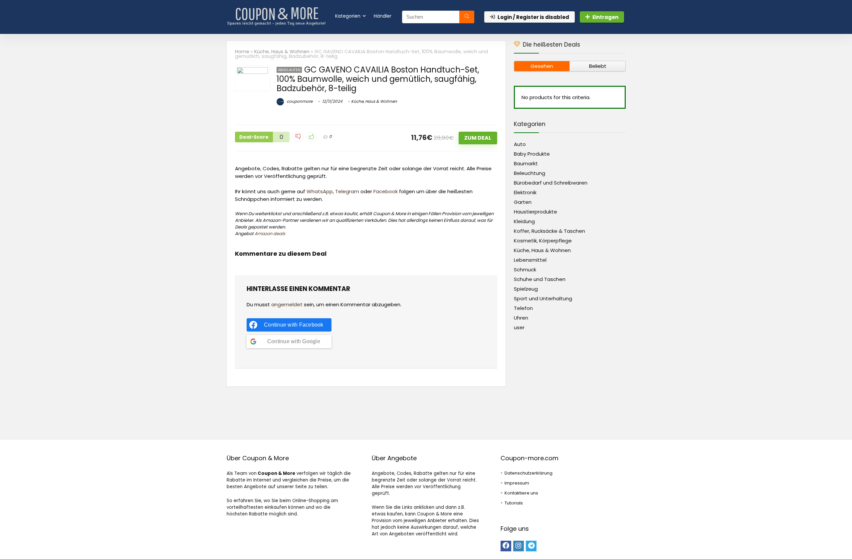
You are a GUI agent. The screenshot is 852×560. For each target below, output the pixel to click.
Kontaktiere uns (521, 493)
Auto (520, 144)
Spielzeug (526, 288)
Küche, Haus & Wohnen (282, 51)
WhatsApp (320, 191)
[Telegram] (531, 546)
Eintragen (605, 17)
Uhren (521, 317)
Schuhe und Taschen (539, 279)
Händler (382, 16)
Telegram (347, 191)
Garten (523, 202)
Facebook (385, 191)
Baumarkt (526, 163)
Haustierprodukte (535, 211)
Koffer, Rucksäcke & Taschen (549, 230)
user (519, 327)
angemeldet (287, 304)
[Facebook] (506, 546)
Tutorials (514, 503)
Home (242, 51)
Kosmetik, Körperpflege (543, 240)
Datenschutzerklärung (528, 473)
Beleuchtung (529, 173)
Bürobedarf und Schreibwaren (550, 182)
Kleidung (524, 221)
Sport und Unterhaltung (543, 298)
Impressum (517, 483)
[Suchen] (466, 17)
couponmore (299, 101)
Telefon (523, 308)
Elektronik (525, 192)
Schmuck (525, 269)
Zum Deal (477, 138)
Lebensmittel (530, 259)
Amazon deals (270, 233)
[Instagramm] (518, 546)
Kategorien (347, 16)
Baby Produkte (532, 153)
